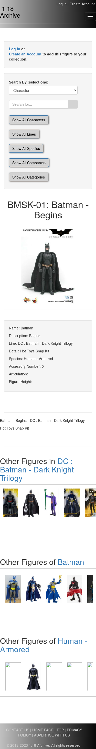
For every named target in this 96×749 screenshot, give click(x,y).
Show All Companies (29, 162)
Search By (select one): (29, 82)
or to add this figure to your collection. (47, 54)
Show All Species (26, 148)
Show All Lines (24, 134)
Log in (62, 3)
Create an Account (25, 53)
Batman (71, 561)
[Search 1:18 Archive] (73, 104)
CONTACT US (17, 729)
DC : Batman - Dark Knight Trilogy (37, 469)
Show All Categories (28, 177)
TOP (60, 729)
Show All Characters (28, 119)
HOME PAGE (43, 729)
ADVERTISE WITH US (52, 735)
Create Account (82, 3)
